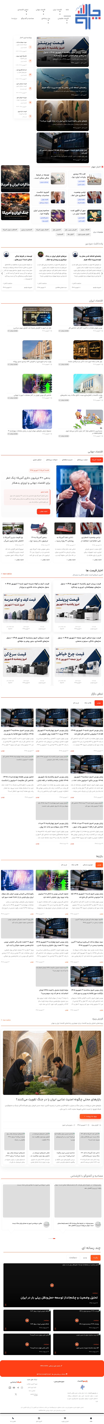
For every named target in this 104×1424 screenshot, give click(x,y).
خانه (67, 10)
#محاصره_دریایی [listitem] (26, 230)
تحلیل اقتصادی (23, 10)
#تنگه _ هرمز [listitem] (85, 230)
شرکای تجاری (37, 460)
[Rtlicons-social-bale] (10, 1388)
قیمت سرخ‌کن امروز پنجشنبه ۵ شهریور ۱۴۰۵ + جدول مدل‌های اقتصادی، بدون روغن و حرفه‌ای (27, 640)
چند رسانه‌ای (46, 18)
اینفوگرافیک (73, 1258)
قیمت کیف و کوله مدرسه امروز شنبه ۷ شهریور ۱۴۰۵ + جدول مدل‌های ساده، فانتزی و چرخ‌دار (27, 585)
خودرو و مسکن (88, 865)
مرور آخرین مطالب (32, 1384)
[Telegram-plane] (18, 1388)
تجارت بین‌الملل (82, 460)
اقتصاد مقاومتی (63, 18)
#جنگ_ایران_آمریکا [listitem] (42, 230)
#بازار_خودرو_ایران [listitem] (83, 234)
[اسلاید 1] (54, 1238)
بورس (99, 703)
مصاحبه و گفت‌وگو (27, 18)
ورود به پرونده (90, 1116)
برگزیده (95, 1258)
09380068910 (44, 1366)
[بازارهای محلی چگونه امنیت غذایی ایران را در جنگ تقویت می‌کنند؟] (52, 1063)
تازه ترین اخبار (32, 1387)
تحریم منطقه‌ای (67, 460)
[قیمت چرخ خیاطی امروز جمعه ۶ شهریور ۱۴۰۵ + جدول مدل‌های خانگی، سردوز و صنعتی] (78, 662)
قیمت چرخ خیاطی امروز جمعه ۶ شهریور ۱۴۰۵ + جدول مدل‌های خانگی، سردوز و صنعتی (79, 640)
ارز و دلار (76, 703)
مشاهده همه (6, 1020)
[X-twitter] (16, 1394)
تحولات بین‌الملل (51, 460)
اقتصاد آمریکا (96, 460)
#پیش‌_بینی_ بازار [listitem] (70, 230)
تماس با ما (32, 1391)
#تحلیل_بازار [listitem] (57, 230)
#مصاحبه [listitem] (60, 234)
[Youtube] (14, 1388)
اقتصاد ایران (57, 10)
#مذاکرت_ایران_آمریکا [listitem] (10, 230)
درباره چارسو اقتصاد (34, 1394)
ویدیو (85, 1258)
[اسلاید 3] (50, 1238)
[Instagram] (22, 1388)
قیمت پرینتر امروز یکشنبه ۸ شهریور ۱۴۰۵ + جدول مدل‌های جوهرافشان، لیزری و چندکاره (81, 585)
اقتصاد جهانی (40, 10)
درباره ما (14, 18)
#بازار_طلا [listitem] (71, 234)
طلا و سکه (87, 703)
